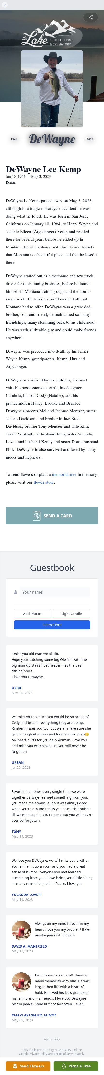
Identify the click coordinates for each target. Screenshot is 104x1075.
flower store (44, 482)
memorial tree (64, 474)
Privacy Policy (38, 1054)
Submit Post (52, 624)
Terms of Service (65, 1054)
